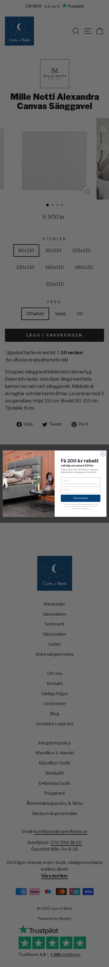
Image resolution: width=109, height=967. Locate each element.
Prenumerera (80, 498)
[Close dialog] (103, 453)
